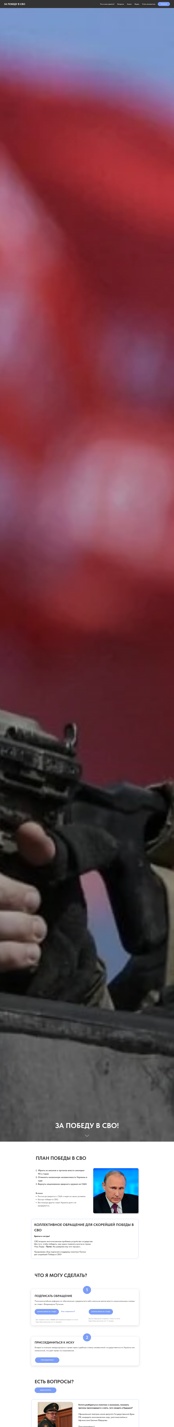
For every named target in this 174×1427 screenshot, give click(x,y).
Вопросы (120, 4)
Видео (137, 4)
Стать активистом (148, 4)
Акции (129, 4)
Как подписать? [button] (68, 1311)
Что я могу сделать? (107, 4)
